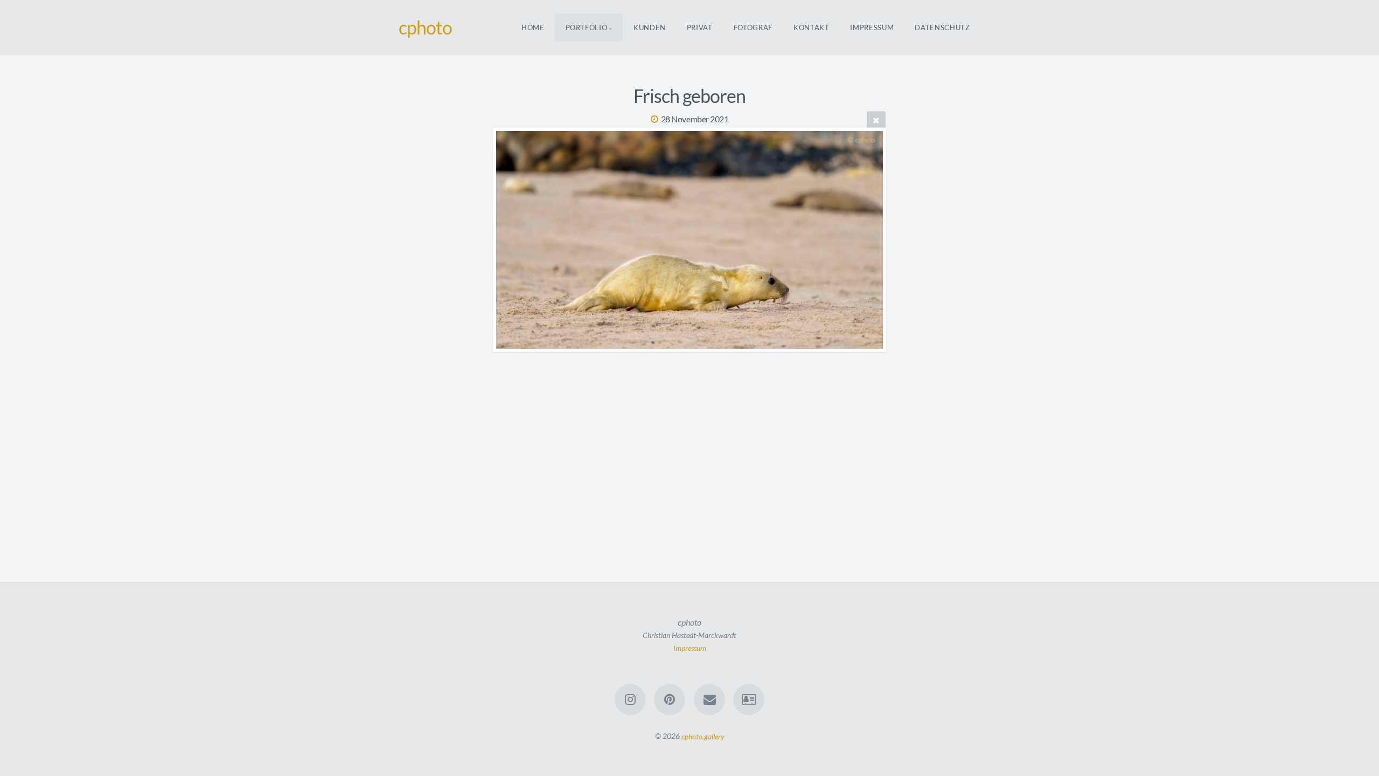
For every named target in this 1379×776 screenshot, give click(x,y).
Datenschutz (942, 27)
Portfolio (587, 27)
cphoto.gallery (703, 735)
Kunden (649, 27)
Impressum (872, 27)
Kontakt (811, 27)
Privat (700, 27)
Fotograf (753, 27)
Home (533, 27)
